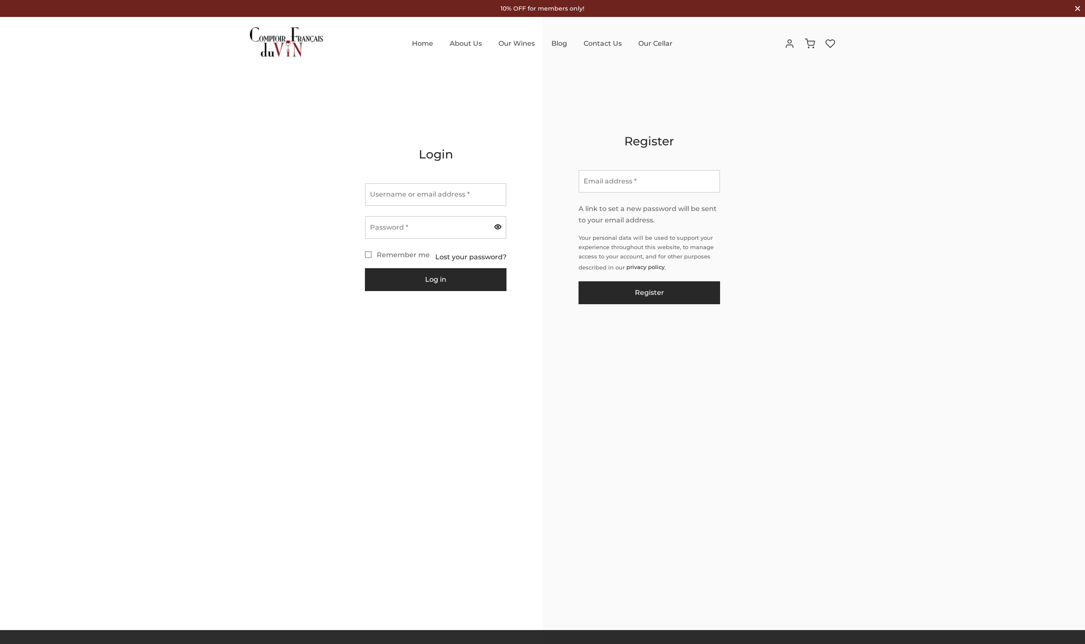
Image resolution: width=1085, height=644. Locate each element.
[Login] (790, 44)
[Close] (1077, 8)
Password (391, 227)
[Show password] (498, 227)
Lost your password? (470, 257)
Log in (435, 279)
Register (649, 293)
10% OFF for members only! (542, 8)
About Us (466, 43)
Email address (613, 181)
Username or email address (422, 194)
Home (422, 43)
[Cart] (810, 44)
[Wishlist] (831, 44)
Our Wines (516, 43)
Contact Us (603, 43)
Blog (559, 43)
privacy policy (645, 267)
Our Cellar (655, 43)
